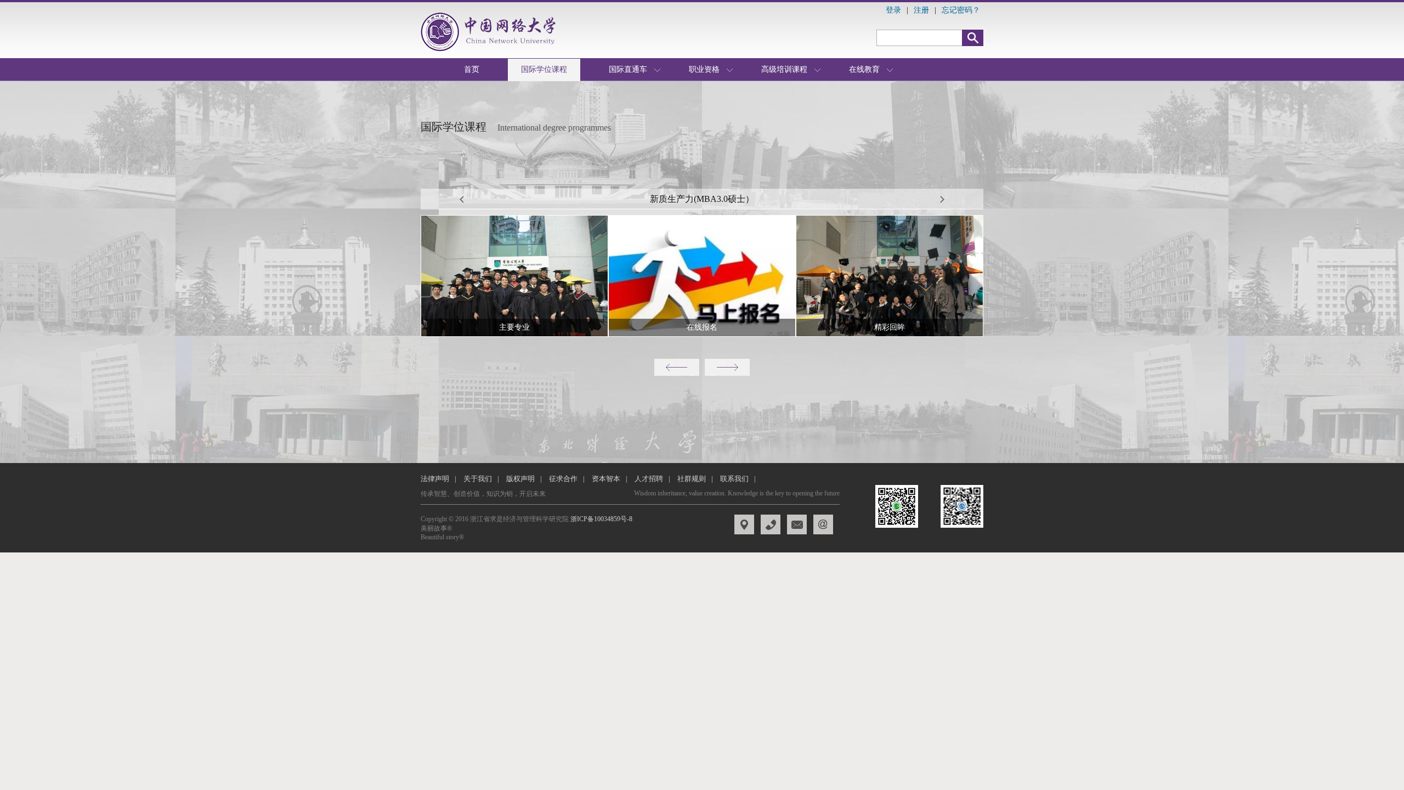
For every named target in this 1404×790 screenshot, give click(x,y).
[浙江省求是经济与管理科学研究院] (491, 32)
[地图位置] (744, 524)
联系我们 (734, 479)
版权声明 (520, 479)
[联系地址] (770, 524)
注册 (921, 10)
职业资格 (704, 69)
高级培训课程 (784, 69)
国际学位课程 (544, 69)
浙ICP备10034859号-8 (601, 519)
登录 (893, 10)
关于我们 (477, 479)
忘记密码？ (961, 10)
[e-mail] (823, 524)
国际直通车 (628, 69)
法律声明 (435, 479)
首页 (471, 69)
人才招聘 (649, 479)
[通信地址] (797, 524)
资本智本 (606, 479)
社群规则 (691, 479)
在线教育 (864, 69)
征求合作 (563, 479)
